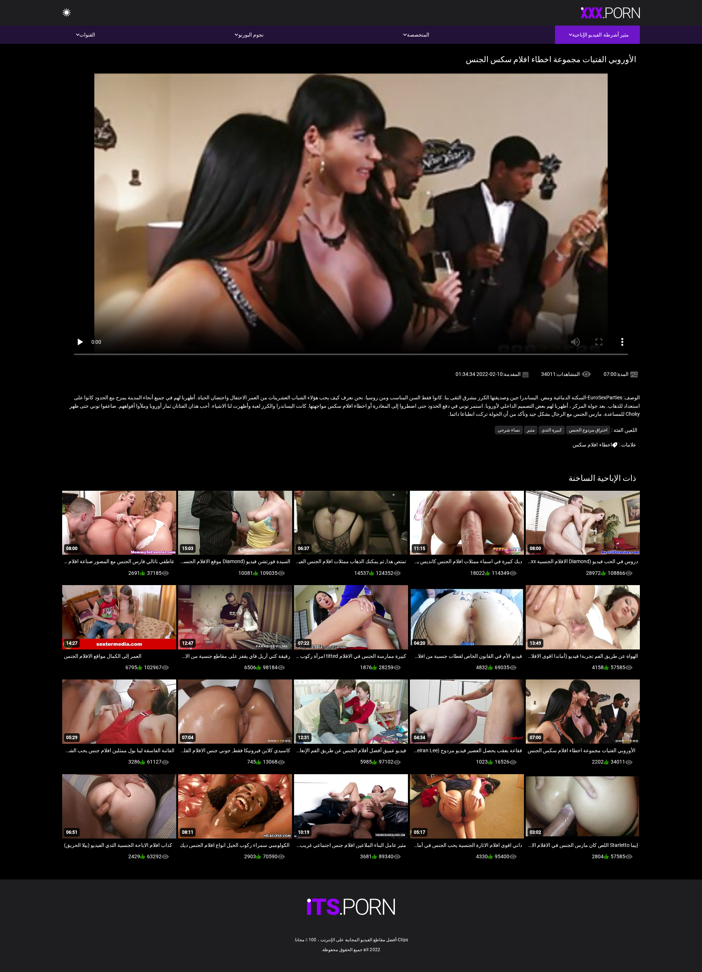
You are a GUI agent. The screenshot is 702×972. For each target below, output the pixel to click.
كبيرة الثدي (551, 430)
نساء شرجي (509, 430)
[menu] (66, 13)
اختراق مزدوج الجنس (588, 430)
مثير (531, 430)
